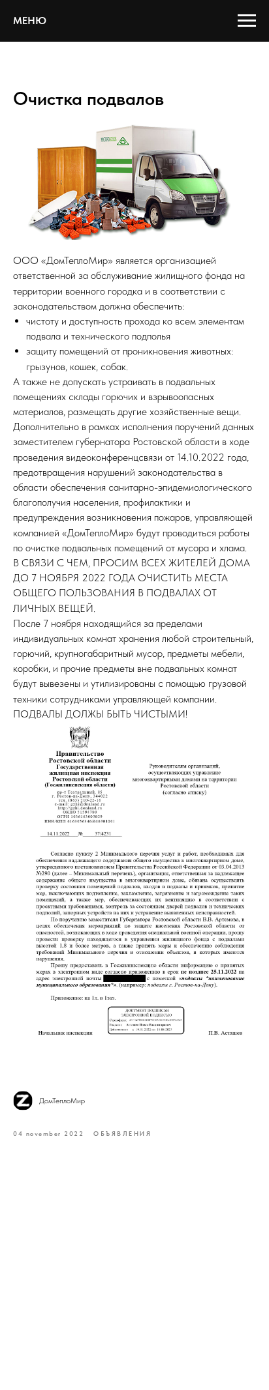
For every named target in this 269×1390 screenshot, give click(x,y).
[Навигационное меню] (247, 20)
